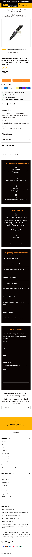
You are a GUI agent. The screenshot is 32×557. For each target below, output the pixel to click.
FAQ (2, 476)
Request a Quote (6, 494)
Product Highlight (6, 500)
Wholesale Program (7, 491)
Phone (4, 355)
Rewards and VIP (6, 488)
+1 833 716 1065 (10, 509)
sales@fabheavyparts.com (13, 518)
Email (4, 348)
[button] (5, 68)
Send (16, 386)
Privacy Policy (5, 462)
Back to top (16, 432)
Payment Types (5, 456)
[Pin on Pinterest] (13, 104)
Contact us (4, 485)
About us (3, 444)
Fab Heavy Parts (5, 52)
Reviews (3, 441)
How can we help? (7, 362)
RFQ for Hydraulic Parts (8, 497)
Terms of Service (6, 465)
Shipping (4, 450)
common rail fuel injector (10, 14)
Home (2, 14)
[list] (16, 33)
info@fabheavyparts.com (13, 515)
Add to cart (21, 80)
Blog (2, 447)
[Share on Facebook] (10, 104)
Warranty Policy (5, 459)
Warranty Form (5, 482)
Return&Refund (5, 453)
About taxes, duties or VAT (8, 468)
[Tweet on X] (7, 104)
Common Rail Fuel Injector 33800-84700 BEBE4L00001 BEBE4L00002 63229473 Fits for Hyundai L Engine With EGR (13, 16)
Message (5, 369)
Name (4, 341)
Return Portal (5, 479)
